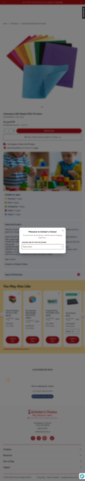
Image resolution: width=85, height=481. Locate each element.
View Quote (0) (83, 12)
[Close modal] (63, 230)
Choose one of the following (34, 242)
